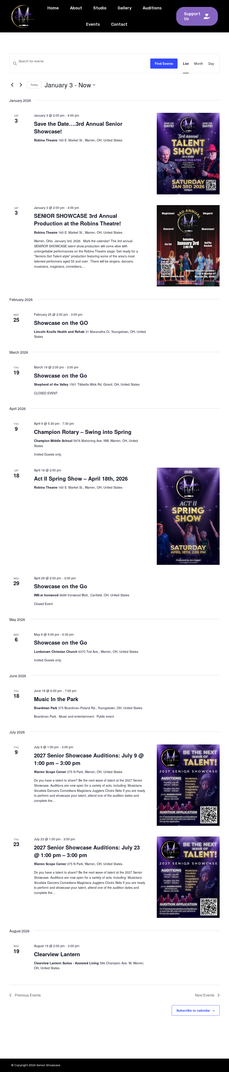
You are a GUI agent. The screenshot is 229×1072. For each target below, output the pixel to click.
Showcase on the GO (61, 322)
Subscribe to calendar (193, 1010)
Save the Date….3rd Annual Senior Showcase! (78, 127)
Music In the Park (56, 699)
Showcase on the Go (60, 375)
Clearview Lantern (57, 954)
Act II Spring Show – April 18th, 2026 (81, 478)
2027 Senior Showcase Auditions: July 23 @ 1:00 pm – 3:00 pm (87, 851)
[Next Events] (20, 85)
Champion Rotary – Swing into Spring (82, 431)
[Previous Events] (12, 85)
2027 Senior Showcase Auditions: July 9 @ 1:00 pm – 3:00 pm (89, 759)
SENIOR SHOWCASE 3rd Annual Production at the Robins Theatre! (77, 219)
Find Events (164, 63)
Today (34, 84)
